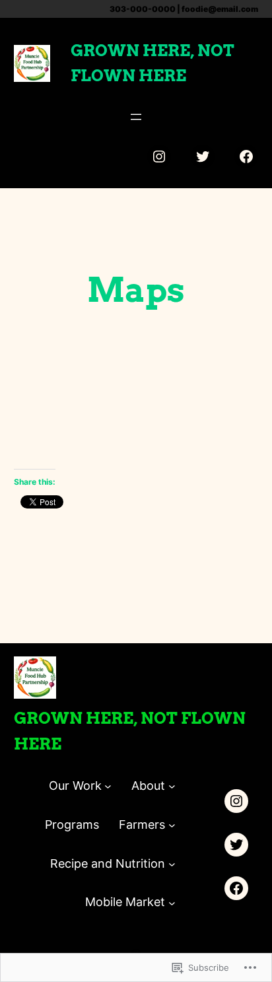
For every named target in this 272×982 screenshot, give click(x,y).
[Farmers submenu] (172, 825)
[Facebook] (246, 156)
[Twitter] (203, 156)
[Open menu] (136, 117)
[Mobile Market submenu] (172, 902)
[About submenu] (172, 786)
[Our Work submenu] (108, 786)
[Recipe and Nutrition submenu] (172, 864)
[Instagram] (159, 156)
